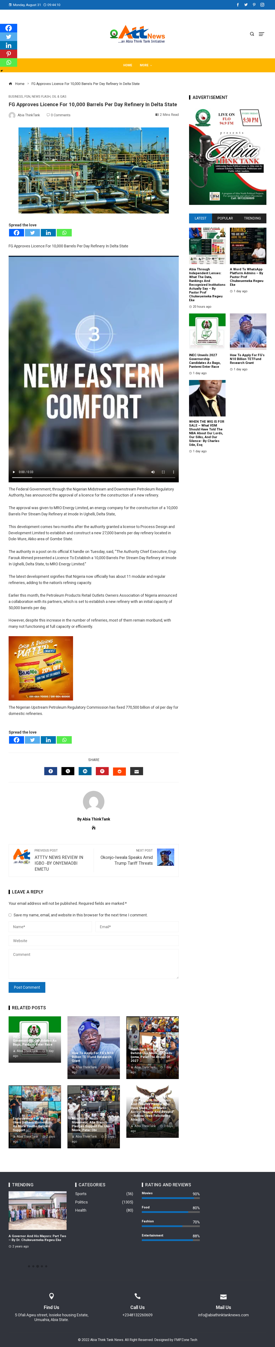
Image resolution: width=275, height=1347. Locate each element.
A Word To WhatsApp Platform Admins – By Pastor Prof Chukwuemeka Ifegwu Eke (246, 277)
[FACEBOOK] (50, 771)
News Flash (41, 96)
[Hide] (1, 71)
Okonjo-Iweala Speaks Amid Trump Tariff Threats (127, 857)
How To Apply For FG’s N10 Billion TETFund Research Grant (92, 1057)
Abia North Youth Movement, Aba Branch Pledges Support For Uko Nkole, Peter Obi (91, 1124)
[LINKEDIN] (85, 771)
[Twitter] (32, 232)
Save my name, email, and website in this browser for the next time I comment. (81, 915)
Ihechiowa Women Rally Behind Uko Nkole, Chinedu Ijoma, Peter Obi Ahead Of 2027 (151, 1055)
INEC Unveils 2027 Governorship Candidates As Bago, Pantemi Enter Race (35, 1040)
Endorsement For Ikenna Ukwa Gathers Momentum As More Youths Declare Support (32, 1124)
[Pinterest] (8, 54)
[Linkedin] (48, 232)
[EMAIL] (136, 771)
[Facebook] (16, 232)
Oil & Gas (59, 96)
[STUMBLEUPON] (119, 771)
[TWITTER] (67, 771)
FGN (27, 96)
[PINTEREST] (102, 771)
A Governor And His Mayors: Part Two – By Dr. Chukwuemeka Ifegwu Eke (37, 1238)
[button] (29, 1266)
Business (16, 96)
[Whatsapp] (64, 232)
